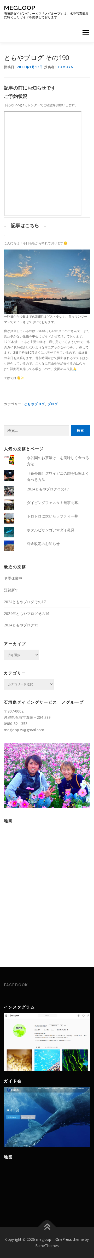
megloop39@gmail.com (24, 729)
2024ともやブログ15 (21, 624)
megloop (20, 7)
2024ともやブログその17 (48, 488)
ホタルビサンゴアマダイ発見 (50, 529)
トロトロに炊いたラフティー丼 (52, 516)
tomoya (65, 67)
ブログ (53, 404)
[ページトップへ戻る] (47, 1227)
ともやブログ (34, 404)
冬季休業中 (13, 578)
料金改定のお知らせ (43, 543)
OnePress (63, 1239)
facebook (16, 985)
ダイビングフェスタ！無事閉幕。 (54, 502)
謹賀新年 (11, 590)
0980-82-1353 (15, 723)
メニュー (85, 33)
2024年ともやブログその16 (26, 613)
